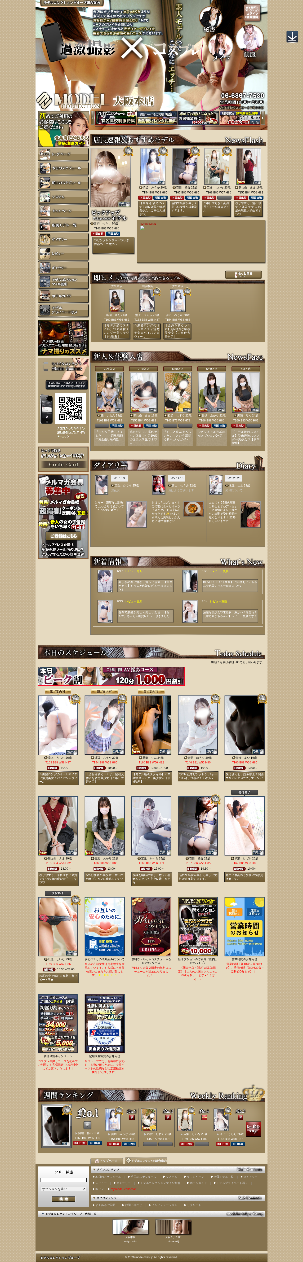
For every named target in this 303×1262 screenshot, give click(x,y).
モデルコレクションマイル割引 (160, 1183)
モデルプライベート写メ (232, 1183)
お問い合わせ (133, 1205)
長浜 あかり (210, 415)
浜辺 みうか (151, 187)
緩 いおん (108, 415)
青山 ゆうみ (180, 485)
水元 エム (236, 485)
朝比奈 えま (247, 187)
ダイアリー (250, 1177)
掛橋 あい (243, 757)
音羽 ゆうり (102, 223)
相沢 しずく (176, 415)
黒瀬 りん (113, 315)
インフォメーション (164, 1205)
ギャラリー (123, 1183)
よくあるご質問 (105, 1205)
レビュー (101, 1183)
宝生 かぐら (123, 485)
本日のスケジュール (108, 1177)
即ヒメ (99, 1189)
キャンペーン (195, 1177)
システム (171, 1177)
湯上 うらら (143, 315)
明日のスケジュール (143, 1177)
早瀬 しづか (242, 858)
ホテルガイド (198, 1183)
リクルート (194, 1205)
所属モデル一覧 (224, 1177)
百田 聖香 (183, 187)
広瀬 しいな (215, 187)
